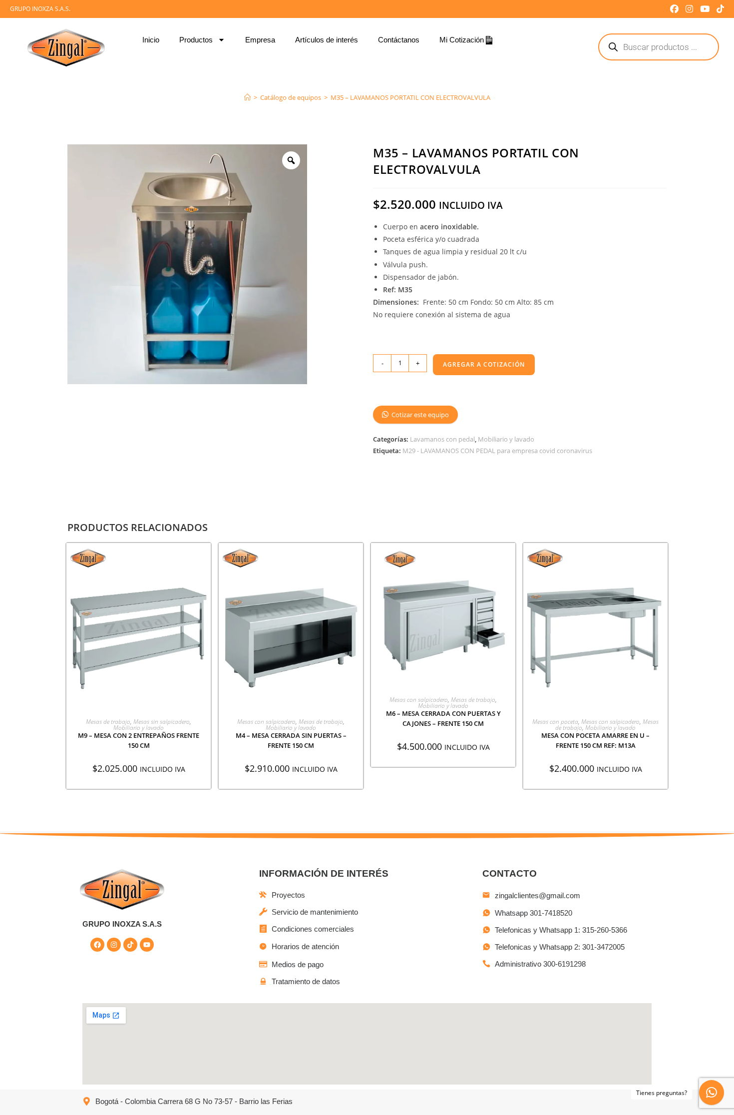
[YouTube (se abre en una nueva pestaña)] (705, 9)
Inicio (150, 39)
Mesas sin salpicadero (161, 721)
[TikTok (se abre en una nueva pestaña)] (718, 9)
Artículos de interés (326, 39)
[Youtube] (147, 945)
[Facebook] (97, 945)
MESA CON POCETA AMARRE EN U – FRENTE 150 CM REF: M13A (595, 740)
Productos (196, 39)
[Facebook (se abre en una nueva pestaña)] (674, 9)
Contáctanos (398, 39)
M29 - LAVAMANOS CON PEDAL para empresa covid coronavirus (497, 450)
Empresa (260, 39)
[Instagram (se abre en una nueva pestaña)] (689, 9)
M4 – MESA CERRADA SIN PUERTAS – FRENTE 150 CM (291, 740)
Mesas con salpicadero (266, 721)
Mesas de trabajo (108, 721)
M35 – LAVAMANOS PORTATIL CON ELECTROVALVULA (410, 97)
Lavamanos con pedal (442, 439)
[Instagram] (114, 945)
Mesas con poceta (555, 721)
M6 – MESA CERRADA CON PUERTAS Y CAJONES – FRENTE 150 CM (443, 718)
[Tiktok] (130, 945)
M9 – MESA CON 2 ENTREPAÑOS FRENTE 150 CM (138, 740)
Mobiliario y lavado (506, 439)
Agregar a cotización (484, 364)
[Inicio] (247, 97)
